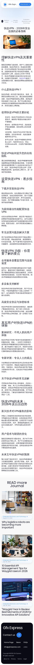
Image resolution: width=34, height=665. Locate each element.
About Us (6, 659)
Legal (25, 659)
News (18, 642)
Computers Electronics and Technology (26, 21)
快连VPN (22, 78)
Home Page (8, 642)
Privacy (13, 659)
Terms (19, 659)
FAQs (26, 642)
